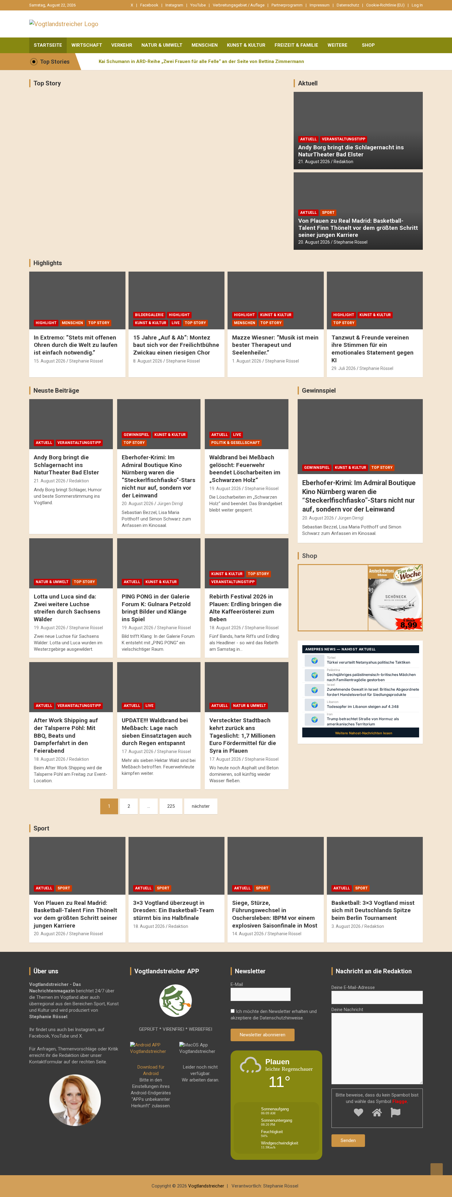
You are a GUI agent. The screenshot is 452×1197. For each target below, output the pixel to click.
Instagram (174, 5)
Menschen (205, 45)
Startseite (48, 45)
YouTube (198, 5)
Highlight (46, 323)
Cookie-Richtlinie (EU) (385, 5)
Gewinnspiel (136, 435)
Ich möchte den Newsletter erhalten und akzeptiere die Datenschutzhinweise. (274, 1015)
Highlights (48, 263)
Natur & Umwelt (161, 45)
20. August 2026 (314, 242)
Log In (417, 5)
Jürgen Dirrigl (170, 503)
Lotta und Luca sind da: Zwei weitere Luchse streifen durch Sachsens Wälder (67, 608)
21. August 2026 (314, 161)
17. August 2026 (137, 751)
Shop (368, 45)
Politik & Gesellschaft (235, 443)
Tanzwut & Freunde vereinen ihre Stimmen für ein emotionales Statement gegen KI (372, 349)
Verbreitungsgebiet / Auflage (238, 5)
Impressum (320, 5)
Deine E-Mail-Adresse (353, 987)
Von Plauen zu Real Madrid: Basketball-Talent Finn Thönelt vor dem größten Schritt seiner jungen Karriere (358, 227)
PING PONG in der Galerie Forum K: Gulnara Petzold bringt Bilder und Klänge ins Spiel (156, 608)
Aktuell (308, 83)
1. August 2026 (246, 361)
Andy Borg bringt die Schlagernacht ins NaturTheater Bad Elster (351, 151)
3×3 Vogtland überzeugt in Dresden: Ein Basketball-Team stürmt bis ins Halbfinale (173, 910)
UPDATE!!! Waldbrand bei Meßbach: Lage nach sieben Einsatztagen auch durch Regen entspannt (157, 732)
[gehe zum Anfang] (436, 1169)
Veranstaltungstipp (343, 139)
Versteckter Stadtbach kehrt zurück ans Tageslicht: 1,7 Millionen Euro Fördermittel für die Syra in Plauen (242, 735)
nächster (201, 806)
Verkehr (121, 45)
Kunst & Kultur (246, 45)
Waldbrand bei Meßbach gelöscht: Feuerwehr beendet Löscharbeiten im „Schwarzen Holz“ (244, 469)
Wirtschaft (86, 45)
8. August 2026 (147, 361)
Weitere (337, 45)
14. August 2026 (248, 933)
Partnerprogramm (287, 5)
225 (171, 806)
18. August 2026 (225, 627)
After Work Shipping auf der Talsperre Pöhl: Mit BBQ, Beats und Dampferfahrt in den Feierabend (66, 735)
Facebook (149, 5)
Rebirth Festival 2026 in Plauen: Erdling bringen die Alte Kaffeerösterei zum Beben (245, 608)
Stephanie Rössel (350, 242)
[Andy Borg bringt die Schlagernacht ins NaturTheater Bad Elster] (71, 424)
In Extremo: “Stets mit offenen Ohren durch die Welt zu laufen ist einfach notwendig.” (75, 345)
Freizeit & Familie (296, 45)
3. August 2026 (346, 926)
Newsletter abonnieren (262, 1035)
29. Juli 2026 (343, 368)
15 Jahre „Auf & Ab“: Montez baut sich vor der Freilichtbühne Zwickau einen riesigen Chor (176, 345)
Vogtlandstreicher (206, 1186)
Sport (328, 212)
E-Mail (237, 984)
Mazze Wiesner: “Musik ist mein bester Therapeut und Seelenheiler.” (275, 345)
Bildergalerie (149, 315)
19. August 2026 (225, 488)
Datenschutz (348, 5)
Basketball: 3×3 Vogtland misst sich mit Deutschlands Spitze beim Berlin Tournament (372, 910)
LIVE (176, 323)
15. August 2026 (49, 361)
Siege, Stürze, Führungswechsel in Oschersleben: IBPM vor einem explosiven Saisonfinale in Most (274, 914)
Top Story (47, 83)
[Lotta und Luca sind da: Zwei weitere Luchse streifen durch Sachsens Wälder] (71, 563)
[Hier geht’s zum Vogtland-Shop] (333, 597)
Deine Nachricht (347, 1009)
